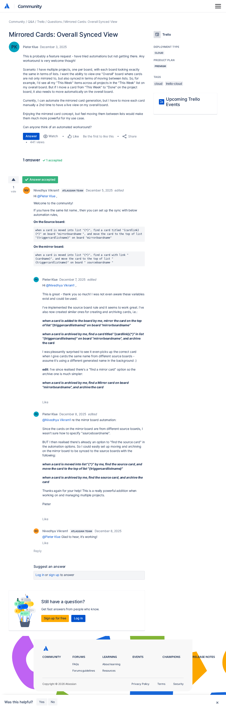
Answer (31, 136)
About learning (111, 664)
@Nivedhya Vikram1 (60, 285)
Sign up (54, 575)
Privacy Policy (140, 684)
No (53, 702)
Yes (42, 702)
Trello (41, 21)
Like (45, 402)
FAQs (75, 664)
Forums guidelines (83, 670)
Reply (38, 551)
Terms (161, 684)
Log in (40, 575)
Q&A (31, 21)
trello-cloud (174, 83)
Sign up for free (55, 618)
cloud (158, 83)
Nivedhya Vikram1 (46, 190)
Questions (54, 21)
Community (30, 6)
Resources (108, 670)
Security (178, 684)
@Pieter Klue (46, 196)
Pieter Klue (30, 47)
